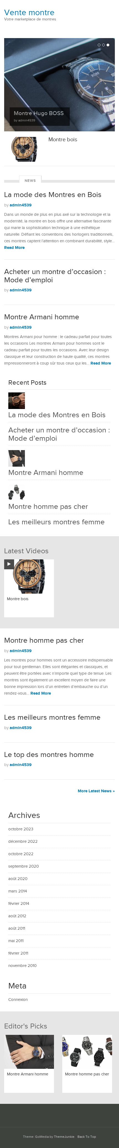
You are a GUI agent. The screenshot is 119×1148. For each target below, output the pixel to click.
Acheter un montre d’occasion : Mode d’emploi (55, 276)
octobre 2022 (20, 854)
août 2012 (17, 916)
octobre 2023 (20, 829)
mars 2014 (17, 891)
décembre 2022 (23, 841)
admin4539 (21, 205)
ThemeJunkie (64, 1137)
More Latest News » (96, 791)
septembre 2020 (23, 866)
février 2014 (18, 903)
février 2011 (18, 953)
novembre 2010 (22, 965)
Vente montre (29, 13)
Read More (14, 247)
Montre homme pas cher (48, 506)
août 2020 (17, 878)
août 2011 (16, 928)
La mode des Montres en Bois (53, 194)
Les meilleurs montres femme (56, 522)
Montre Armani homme (41, 317)
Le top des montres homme (49, 754)
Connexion (18, 999)
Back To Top (86, 1137)
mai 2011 (16, 941)
